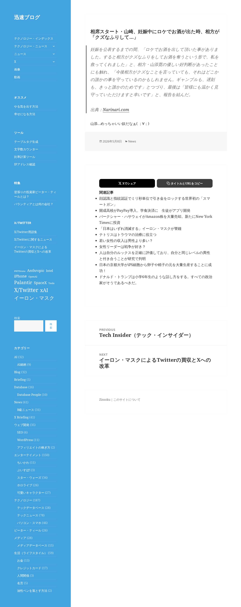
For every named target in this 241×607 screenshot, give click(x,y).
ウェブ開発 (21, 425)
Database (20, 387)
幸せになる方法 (24, 114)
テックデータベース (30, 508)
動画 (17, 77)
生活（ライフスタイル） (30, 553)
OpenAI (32, 276)
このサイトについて (126, 400)
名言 (20, 583)
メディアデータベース (32, 545)
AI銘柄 (21, 364)
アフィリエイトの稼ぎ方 (33, 447)
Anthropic (35, 270)
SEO (20, 432)
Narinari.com (116, 109)
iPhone (20, 276)
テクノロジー (23, 500)
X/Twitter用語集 (25, 232)
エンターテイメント (27, 455)
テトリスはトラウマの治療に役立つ (127, 234)
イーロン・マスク (34, 297)
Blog (17, 372)
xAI (44, 290)
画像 (17, 69)
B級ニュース (25, 410)
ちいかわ (23, 462)
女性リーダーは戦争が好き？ (122, 246)
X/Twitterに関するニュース (33, 239)
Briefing (20, 380)
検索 (17, 318)
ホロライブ (24, 485)
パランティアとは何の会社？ (33, 204)
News (18, 402)
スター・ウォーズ (29, 478)
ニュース (20, 54)
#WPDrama (19, 271)
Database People (29, 395)
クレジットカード (29, 568)
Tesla (51, 283)
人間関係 (23, 575)
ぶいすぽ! (23, 470)
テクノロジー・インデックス (33, 38)
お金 (20, 560)
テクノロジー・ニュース (30, 46)
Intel (49, 270)
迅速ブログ (27, 17)
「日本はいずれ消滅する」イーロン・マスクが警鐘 (140, 228)
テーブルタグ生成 (26, 142)
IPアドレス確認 (24, 164)
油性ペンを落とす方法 (32, 591)
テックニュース (27, 515)
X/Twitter (26, 290)
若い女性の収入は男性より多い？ (126, 240)
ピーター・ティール (27, 530)
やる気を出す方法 (26, 106)
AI (15, 357)
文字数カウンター (26, 149)
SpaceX (40, 282)
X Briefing (21, 417)
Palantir (23, 282)
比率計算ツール (24, 157)
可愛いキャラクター (30, 493)
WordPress (25, 440)
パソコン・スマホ (29, 523)
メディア (20, 538)
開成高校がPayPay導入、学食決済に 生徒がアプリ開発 (144, 210)
